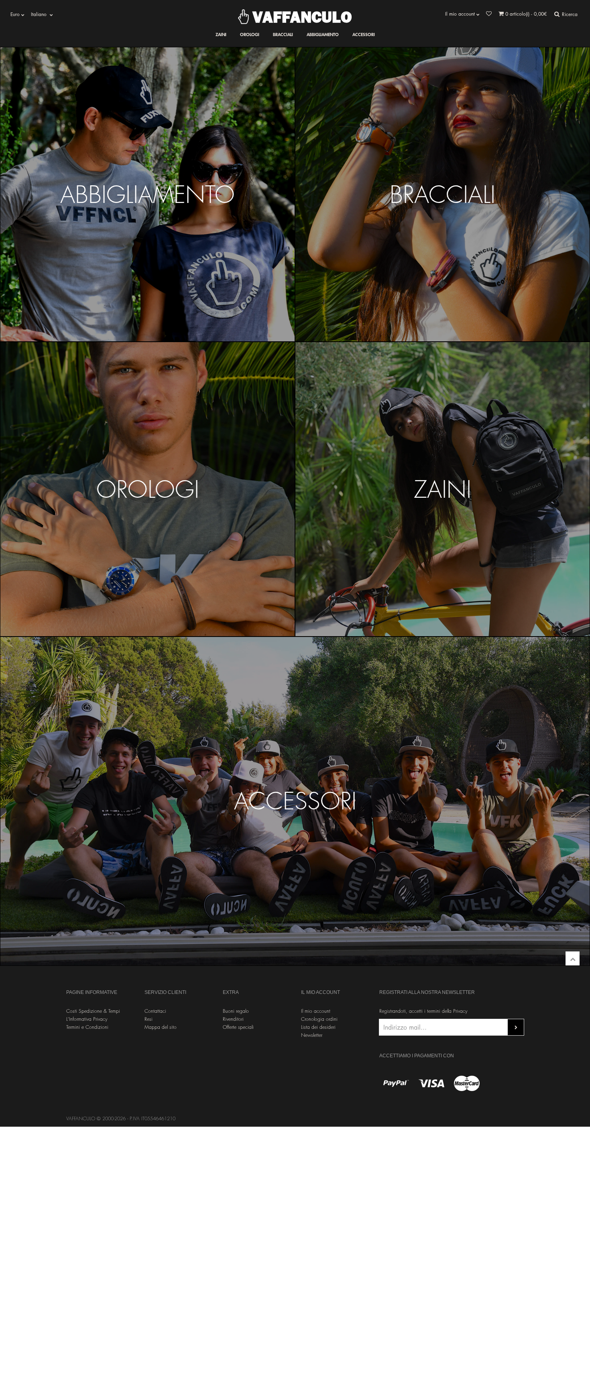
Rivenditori (233, 1019)
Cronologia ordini (319, 1019)
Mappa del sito (160, 1027)
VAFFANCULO (300, 17)
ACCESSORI (363, 34)
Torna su (573, 958)
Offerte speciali (238, 1027)
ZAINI (221, 34)
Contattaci (155, 1011)
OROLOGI (249, 34)
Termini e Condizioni (87, 1027)
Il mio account (315, 1011)
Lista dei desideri (318, 1027)
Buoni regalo (236, 1011)
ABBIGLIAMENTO (323, 34)
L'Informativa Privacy (87, 1019)
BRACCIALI (283, 34)
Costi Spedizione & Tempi (93, 1011)
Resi (148, 1019)
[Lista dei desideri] (488, 13)
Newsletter (311, 1035)
